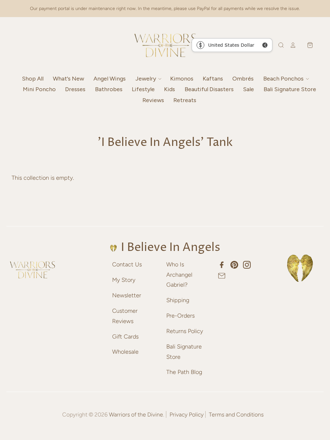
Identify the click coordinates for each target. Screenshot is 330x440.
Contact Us (127, 264)
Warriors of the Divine (136, 414)
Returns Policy (184, 331)
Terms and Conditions (236, 414)
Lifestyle (143, 89)
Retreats (184, 100)
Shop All (33, 78)
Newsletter (126, 295)
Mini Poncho (39, 89)
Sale (248, 89)
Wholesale (125, 351)
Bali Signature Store (290, 89)
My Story (123, 279)
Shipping (177, 300)
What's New (68, 78)
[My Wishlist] (298, 45)
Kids (169, 89)
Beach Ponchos (284, 78)
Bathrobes (108, 89)
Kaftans (213, 78)
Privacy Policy (187, 414)
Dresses (75, 89)
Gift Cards (125, 336)
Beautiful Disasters (209, 89)
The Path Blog (184, 372)
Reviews (153, 100)
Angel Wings (109, 78)
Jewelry (146, 78)
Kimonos (181, 78)
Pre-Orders (180, 315)
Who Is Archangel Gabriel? (179, 274)
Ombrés (243, 78)
